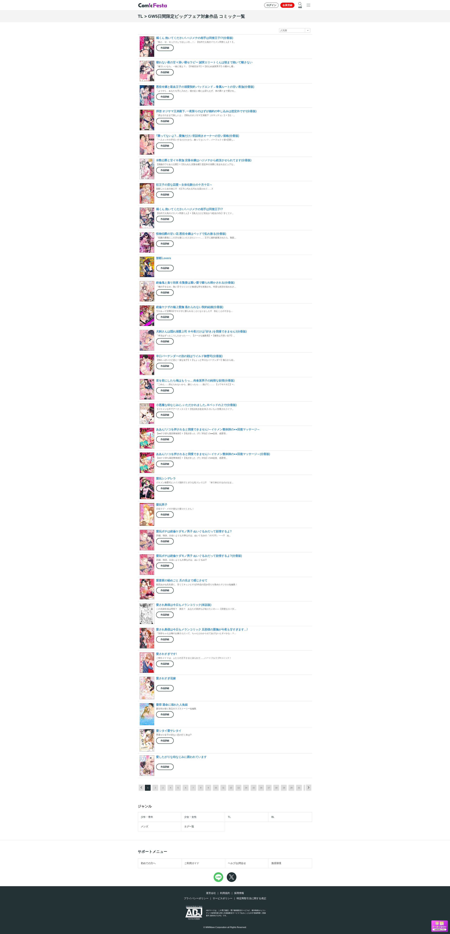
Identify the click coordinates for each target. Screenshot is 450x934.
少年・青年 (147, 817)
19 (284, 788)
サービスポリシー (222, 898)
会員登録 (287, 5)
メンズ (144, 826)
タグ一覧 (189, 826)
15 (254, 788)
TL (229, 817)
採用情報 (239, 893)
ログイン (271, 5)
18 (276, 788)
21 (299, 788)
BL (272, 817)
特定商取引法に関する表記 (251, 898)
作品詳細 (165, 48)
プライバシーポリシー (196, 898)
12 (231, 788)
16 (261, 788)
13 (238, 788)
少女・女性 (190, 817)
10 (216, 788)
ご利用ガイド (191, 863)
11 (223, 788)
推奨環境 (276, 863)
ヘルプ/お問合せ (237, 863)
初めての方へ (148, 863)
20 (291, 788)
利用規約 (225, 893)
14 (246, 788)
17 (269, 788)
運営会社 (211, 893)
